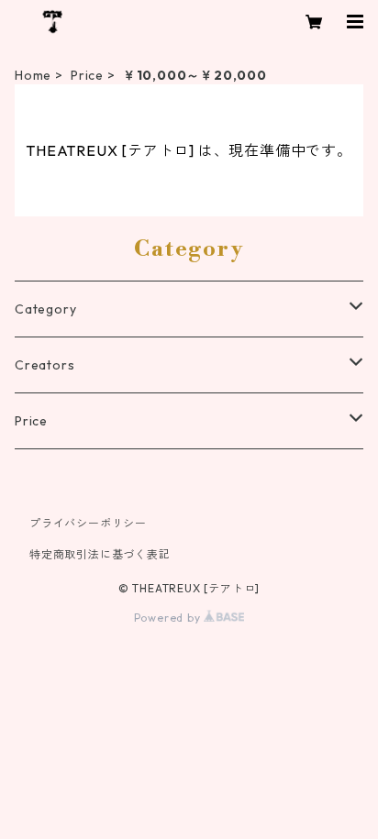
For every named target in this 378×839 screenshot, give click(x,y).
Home (33, 75)
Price (87, 75)
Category (45, 309)
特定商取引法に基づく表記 (100, 554)
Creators (44, 365)
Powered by (169, 617)
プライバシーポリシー (88, 523)
